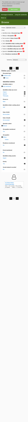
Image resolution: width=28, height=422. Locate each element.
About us (3, 18)
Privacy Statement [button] (7, 5)
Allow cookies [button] (14, 9)
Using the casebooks (21, 14)
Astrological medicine (7, 14)
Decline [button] (5, 9)
